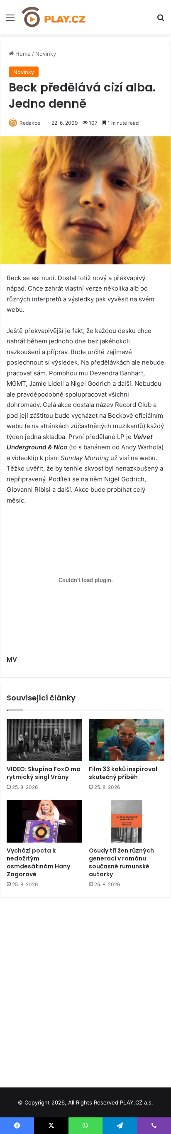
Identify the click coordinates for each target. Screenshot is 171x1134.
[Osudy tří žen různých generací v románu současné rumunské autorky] (126, 821)
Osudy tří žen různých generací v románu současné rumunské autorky (121, 862)
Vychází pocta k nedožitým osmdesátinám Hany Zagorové (38, 862)
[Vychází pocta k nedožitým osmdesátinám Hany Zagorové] (44, 821)
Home (22, 53)
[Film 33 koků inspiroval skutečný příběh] (126, 740)
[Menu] (10, 20)
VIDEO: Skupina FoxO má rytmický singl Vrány (44, 773)
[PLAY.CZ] (54, 17)
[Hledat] (160, 20)
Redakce (30, 123)
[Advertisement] (85, 989)
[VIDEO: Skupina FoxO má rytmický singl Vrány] (44, 740)
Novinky (45, 53)
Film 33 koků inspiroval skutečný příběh (123, 773)
